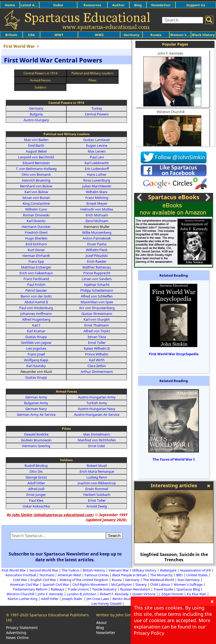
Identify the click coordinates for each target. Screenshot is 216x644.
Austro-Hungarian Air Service (96, 414)
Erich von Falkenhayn (36, 273)
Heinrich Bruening (36, 180)
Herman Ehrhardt (36, 255)
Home (10, 5)
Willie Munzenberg (96, 232)
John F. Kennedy (170, 53)
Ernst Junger (36, 494)
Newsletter (161, 5)
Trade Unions (78, 589)
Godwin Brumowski (36, 440)
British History (94, 570)
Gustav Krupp (36, 336)
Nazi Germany (189, 579)
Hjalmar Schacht (97, 284)
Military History (144, 570)
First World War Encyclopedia (174, 354)
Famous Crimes (97, 575)
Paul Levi (97, 157)
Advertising (16, 632)
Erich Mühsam (97, 215)
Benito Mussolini (125, 598)
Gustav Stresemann (96, 313)
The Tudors (70, 570)
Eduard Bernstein (36, 162)
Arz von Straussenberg (97, 307)
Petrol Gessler (36, 290)
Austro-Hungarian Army (97, 397)
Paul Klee (36, 500)
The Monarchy (161, 575)
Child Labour (160, 584)
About (101, 622)
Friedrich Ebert (36, 232)
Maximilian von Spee (97, 302)
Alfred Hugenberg (36, 319)
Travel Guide (163, 589)
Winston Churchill (170, 111)
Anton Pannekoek (97, 238)
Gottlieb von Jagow (36, 342)
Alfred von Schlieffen (97, 296)
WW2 (99, 34)
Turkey (96, 108)
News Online (17, 637)
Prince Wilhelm (96, 354)
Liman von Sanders (97, 278)
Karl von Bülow (36, 191)
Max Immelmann (96, 434)
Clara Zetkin (96, 365)
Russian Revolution (135, 589)
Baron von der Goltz (36, 296)
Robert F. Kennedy (114, 594)
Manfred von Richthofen (97, 440)
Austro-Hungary (36, 120)
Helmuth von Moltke (96, 209)
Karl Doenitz (36, 220)
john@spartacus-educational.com (63, 514)
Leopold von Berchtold (36, 157)
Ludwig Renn (96, 477)
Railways (57, 589)
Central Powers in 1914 (40, 73)
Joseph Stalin (72, 598)
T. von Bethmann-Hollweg (36, 168)
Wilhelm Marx (96, 191)
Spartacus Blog (188, 589)
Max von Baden (36, 139)
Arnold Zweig (96, 506)
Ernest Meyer (96, 203)
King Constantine (36, 203)
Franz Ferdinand (36, 278)
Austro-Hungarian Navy (96, 408)
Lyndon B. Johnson (81, 594)
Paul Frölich (36, 284)
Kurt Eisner (36, 249)
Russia (155, 34)
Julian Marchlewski (96, 186)
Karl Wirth (97, 360)
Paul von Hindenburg (36, 307)
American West (69, 575)
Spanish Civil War (55, 584)
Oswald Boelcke (36, 434)
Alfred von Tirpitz (97, 331)
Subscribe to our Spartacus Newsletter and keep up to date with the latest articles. (65, 557)
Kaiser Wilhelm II (97, 348)
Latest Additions (34, 5)
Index (58, 5)
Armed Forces (40, 80)
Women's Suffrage (188, 584)
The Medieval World (158, 579)
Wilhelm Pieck (96, 249)
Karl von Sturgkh (97, 319)
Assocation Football (20, 575)
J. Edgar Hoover (171, 594)
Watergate (168, 570)
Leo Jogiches (36, 348)
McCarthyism (121, 584)
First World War (14, 570)
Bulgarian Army (36, 403)
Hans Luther (96, 174)
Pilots (92, 80)
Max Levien (97, 151)
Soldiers (40, 87)
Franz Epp (36, 261)
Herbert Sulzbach (96, 494)
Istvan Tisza (97, 336)
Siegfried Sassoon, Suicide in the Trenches (174, 557)
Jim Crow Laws (97, 598)
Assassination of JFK (195, 570)
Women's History (184, 34)
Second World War (43, 570)
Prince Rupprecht (96, 273)
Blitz (179, 575)
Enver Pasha (96, 244)
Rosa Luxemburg (96, 180)
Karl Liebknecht (97, 162)
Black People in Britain (129, 575)
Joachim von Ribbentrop (97, 483)
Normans (47, 575)
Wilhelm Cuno (36, 209)
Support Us (195, 5)
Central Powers (97, 114)
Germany (131, 34)
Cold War (20, 579)
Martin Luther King (22, 598)
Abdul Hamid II (36, 302)
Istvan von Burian (36, 197)
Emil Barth (36, 145)
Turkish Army (96, 403)
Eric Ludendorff (97, 168)
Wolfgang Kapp (36, 360)
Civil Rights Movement (90, 584)
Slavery (141, 584)
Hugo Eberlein (36, 238)
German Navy (36, 408)
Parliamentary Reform (30, 589)
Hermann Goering (36, 445)
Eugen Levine (96, 145)
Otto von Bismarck (36, 174)
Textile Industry (104, 589)
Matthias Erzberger (36, 267)
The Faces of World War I (174, 459)
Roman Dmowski (36, 215)
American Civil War (24, 584)
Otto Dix (36, 471)
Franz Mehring (96, 197)
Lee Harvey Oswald (106, 603)
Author (118, 5)
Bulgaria (36, 114)
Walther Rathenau (96, 267)
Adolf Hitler (36, 483)
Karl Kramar (36, 331)
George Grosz (36, 477)
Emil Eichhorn (36, 244)
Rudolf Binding (36, 465)
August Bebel (36, 151)
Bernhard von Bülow (36, 186)
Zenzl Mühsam (96, 220)
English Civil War (43, 579)
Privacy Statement (22, 627)
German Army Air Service (36, 414)
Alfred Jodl (36, 488)
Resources (92, 5)
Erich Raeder (96, 261)
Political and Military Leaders (92, 73)
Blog (138, 5)
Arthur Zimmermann (97, 371)
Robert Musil (97, 465)
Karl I (36, 325)
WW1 (59, 34)
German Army (36, 397)
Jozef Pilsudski (97, 255)
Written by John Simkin (116, 614)
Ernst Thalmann (96, 325)
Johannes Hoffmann (36, 313)
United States (197, 575)
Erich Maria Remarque (97, 471)
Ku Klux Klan (196, 594)
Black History (203, 34)
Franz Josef (36, 354)
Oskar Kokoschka (36, 506)
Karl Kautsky (36, 365)
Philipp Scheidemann (96, 290)
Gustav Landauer (96, 139)
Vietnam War (119, 570)
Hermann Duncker (36, 226)
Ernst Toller (97, 342)
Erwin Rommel (96, 488)
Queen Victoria (143, 594)
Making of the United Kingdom (84, 579)
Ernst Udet (96, 445)
